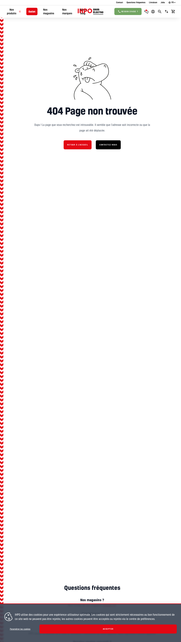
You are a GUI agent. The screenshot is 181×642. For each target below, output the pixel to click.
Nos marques (67, 11)
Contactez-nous (108, 144)
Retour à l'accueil (77, 144)
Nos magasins (48, 11)
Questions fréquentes (136, 2)
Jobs (163, 2)
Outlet (31, 11)
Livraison (153, 2)
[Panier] (173, 11)
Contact (119, 2)
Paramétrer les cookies (20, 629)
